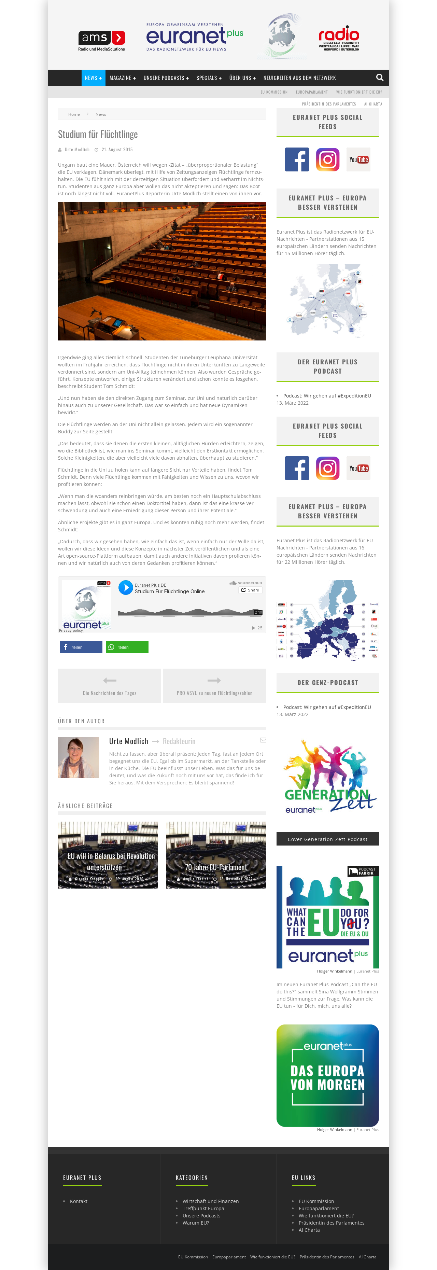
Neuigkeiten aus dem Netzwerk (300, 77)
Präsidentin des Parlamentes (329, 104)
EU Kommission (274, 92)
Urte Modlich (77, 149)
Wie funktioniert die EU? (359, 92)
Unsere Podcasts (164, 77)
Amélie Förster (196, 878)
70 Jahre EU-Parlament (216, 866)
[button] (81, 647)
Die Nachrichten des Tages (110, 692)
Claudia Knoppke (89, 878)
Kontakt (78, 1201)
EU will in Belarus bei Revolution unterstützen (111, 861)
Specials (207, 77)
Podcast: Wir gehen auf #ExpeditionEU (327, 395)
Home (74, 114)
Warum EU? (196, 1222)
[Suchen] (380, 77)
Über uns (240, 77)
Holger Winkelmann (334, 971)
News (91, 77)
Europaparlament (312, 92)
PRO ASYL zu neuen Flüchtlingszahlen (215, 692)
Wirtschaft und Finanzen (211, 1201)
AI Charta (373, 104)
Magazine (120, 77)
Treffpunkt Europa (203, 1208)
